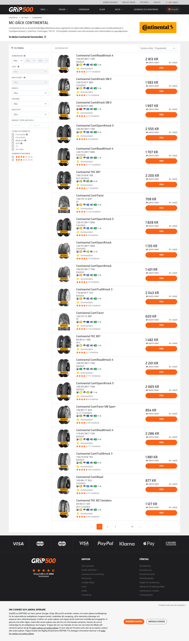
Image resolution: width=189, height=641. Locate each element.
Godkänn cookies (134, 622)
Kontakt (157, 2)
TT (17, 146)
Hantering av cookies (149, 590)
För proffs (144, 2)
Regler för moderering (149, 582)
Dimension (17, 56)
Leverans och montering (146, 10)
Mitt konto (173, 2)
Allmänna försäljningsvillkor (152, 586)
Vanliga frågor (128, 2)
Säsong (15, 99)
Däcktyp (16, 110)
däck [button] (43, 10)
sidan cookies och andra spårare (44, 628)
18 (132, 526)
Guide (84, 590)
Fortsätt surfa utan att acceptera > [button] (172, 605)
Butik (118, 10)
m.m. (30, 157)
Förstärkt (21, 137)
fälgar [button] (62, 10)
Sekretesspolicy (147, 578)
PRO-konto (87, 578)
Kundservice (145, 565)
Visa (161, 68)
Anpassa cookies (156, 622)
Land (84, 586)
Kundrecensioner (110, 2)
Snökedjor (84, 10)
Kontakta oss (146, 570)
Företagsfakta (146, 594)
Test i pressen (88, 565)
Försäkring (86, 594)
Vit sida (20, 149)
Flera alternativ (21, 131)
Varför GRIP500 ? (90, 570)
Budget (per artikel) (23, 120)
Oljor (102, 10)
